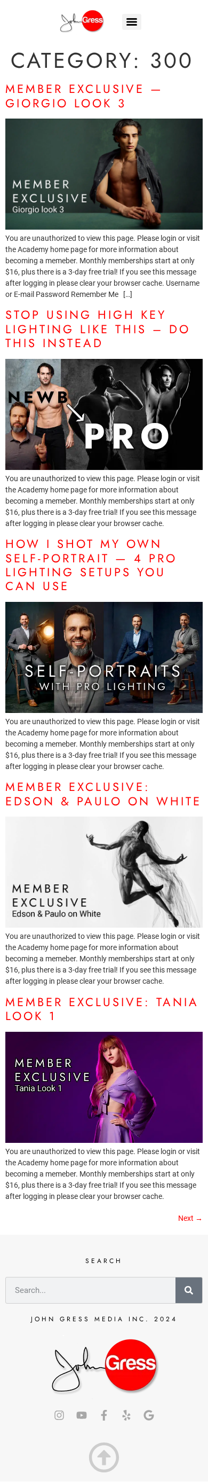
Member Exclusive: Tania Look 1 (102, 1008)
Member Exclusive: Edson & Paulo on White (103, 793)
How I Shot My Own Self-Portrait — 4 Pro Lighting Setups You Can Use (91, 564)
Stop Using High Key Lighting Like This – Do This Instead (97, 328)
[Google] (148, 1415)
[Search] (188, 1290)
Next (190, 1218)
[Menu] (131, 22)
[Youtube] (81, 1415)
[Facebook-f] (104, 1415)
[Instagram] (59, 1415)
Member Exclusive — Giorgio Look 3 (84, 95)
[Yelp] (126, 1415)
